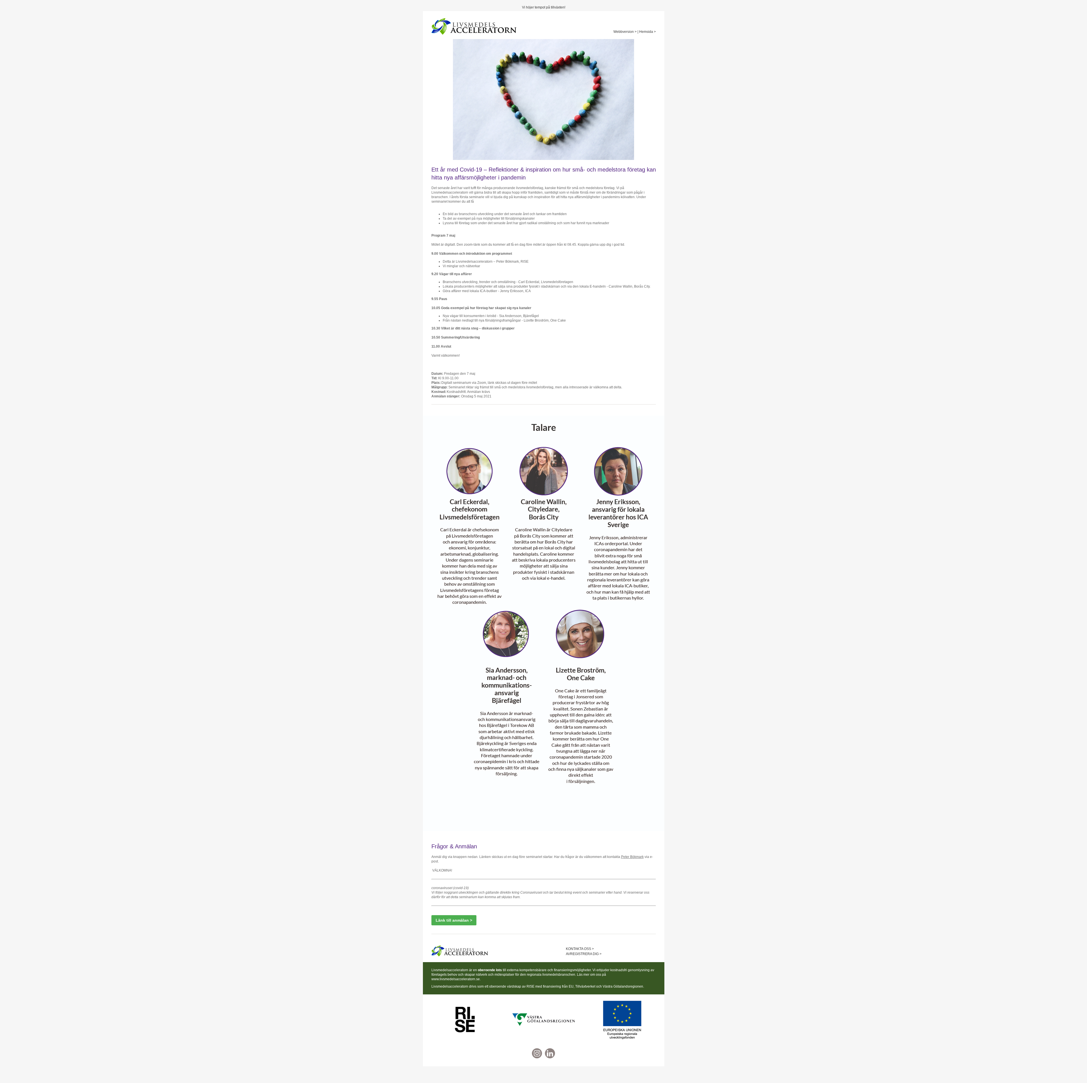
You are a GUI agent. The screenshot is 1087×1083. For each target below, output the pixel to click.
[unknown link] (465, 1019)
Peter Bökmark (632, 857)
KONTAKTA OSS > (580, 949)
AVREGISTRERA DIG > (584, 954)
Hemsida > (647, 32)
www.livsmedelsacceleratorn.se (455, 979)
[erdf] (622, 1019)
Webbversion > (625, 32)
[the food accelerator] (550, 1053)
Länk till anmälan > (454, 920)
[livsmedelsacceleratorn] (473, 26)
